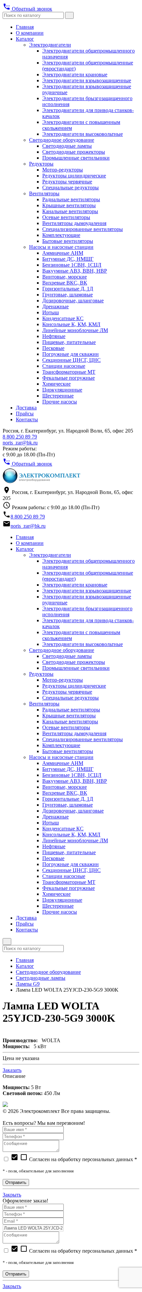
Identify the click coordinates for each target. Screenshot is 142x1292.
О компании (30, 33)
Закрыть (12, 1194)
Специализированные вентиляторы (82, 229)
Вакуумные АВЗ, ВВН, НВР (74, 271)
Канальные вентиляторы (70, 211)
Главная (25, 27)
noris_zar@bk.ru (20, 442)
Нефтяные (53, 336)
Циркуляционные (62, 390)
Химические (56, 384)
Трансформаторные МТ (68, 372)
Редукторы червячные (67, 181)
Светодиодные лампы (67, 146)
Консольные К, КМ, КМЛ (71, 324)
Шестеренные (58, 396)
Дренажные (55, 306)
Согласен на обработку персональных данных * (74, 1159)
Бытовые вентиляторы (67, 241)
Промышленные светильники (76, 158)
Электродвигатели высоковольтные (82, 134)
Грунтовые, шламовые (67, 294)
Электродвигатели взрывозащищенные (86, 80)
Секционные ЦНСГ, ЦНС (71, 360)
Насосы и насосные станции (61, 247)
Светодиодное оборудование (61, 140)
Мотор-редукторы (62, 169)
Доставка (26, 407)
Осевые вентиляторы (66, 217)
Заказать (12, 1070)
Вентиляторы (44, 193)
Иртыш (50, 312)
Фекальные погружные (68, 378)
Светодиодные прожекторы (73, 152)
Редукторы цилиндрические (74, 175)
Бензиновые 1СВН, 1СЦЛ (71, 265)
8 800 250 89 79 (20, 436)
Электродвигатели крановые (74, 74)
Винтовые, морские (64, 277)
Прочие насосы (59, 401)
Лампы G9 (28, 984)
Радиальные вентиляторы (71, 199)
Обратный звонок (27, 9)
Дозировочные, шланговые (73, 300)
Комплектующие (61, 235)
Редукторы (41, 164)
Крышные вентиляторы (69, 205)
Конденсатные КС (63, 318)
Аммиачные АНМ (62, 253)
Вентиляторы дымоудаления (74, 223)
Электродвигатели (50, 45)
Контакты (27, 419)
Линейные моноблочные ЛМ (75, 330)
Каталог (25, 39)
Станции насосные (63, 366)
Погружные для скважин (70, 354)
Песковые (53, 348)
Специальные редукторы (70, 187)
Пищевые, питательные (69, 342)
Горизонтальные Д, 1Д (67, 288)
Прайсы (25, 413)
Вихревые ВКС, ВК (64, 282)
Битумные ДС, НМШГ (67, 259)
